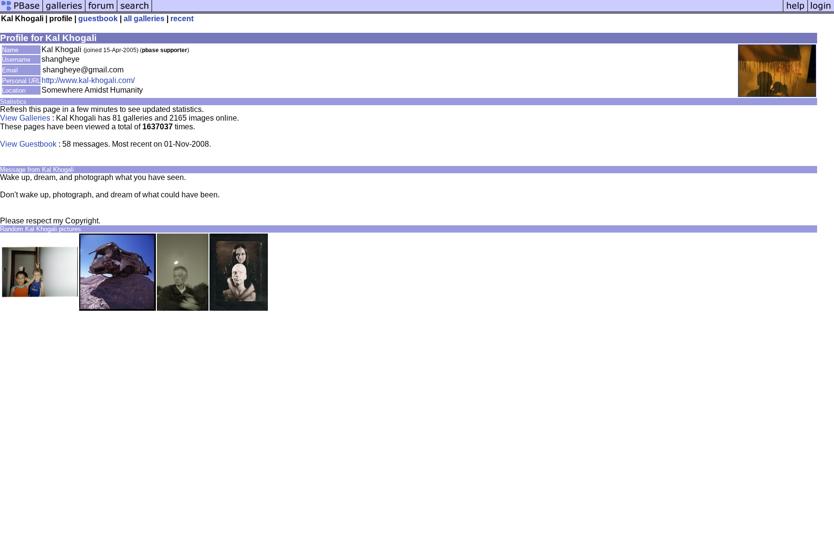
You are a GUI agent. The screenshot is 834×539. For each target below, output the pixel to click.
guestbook (98, 18)
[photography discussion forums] (101, 11)
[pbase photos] (21, 11)
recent (182, 18)
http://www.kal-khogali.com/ (88, 80)
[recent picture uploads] (64, 11)
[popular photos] (467, 11)
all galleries (144, 18)
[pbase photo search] (134, 11)
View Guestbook (28, 144)
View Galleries (25, 118)
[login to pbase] (821, 11)
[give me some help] (795, 11)
